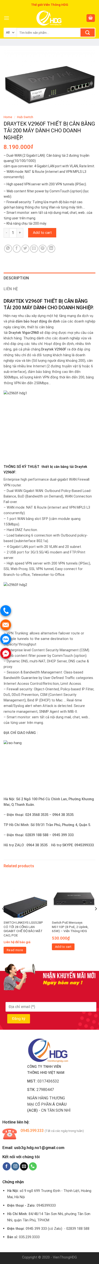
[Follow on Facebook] (7, 1166)
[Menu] (6, 18)
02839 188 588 (77, 1229)
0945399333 (46, 1205)
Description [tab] (16, 278)
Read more (15, 950)
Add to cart (42, 232)
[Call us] (33, 1166)
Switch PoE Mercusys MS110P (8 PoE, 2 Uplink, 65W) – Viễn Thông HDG (70, 927)
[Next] (95, 918)
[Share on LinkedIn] (51, 249)
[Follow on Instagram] (15, 1166)
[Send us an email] (24, 1166)
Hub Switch (25, 117)
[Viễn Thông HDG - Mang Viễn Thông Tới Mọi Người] (49, 18)
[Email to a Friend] (34, 249)
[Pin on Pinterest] (43, 249)
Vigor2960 (30, 333)
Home (8, 117)
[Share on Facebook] (17, 249)
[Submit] (87, 32)
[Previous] (3, 918)
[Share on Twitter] (25, 249)
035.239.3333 (29, 1237)
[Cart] (91, 18)
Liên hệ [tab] (11, 289)
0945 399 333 (36, 1229)
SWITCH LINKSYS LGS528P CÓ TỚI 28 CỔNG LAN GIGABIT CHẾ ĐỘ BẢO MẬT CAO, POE (23, 929)
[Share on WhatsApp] (8, 249)
